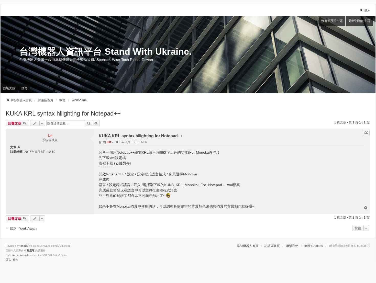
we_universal (20, 255)
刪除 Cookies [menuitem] (313, 246)
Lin (50, 135)
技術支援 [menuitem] (9, 88)
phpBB (24, 245)
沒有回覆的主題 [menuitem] (332, 21)
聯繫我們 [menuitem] (292, 246)
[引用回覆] (366, 133)
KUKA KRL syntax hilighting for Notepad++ (63, 113)
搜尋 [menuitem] (24, 88)
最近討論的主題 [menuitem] (359, 21)
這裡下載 (106, 163)
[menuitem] (8, 259)
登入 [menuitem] (367, 10)
